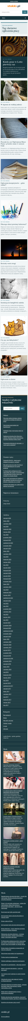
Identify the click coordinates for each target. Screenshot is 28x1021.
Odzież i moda (7, 723)
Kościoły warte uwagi (8, 263)
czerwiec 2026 (7, 524)
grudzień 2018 (7, 653)
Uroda (5, 726)
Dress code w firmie (6, 921)
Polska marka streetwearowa (9, 957)
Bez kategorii (7, 715)
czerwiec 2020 (7, 642)
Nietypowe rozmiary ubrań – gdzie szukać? (13, 841)
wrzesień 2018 (7, 661)
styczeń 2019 (7, 650)
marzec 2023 (7, 595)
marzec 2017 (7, 702)
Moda (5, 718)
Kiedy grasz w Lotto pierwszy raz (12, 63)
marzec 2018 (7, 678)
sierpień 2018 (7, 664)
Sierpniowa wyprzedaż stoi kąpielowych (11, 426)
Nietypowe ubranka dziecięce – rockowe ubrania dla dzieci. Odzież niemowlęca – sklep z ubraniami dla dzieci (12, 935)
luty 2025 (5, 565)
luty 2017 (5, 705)
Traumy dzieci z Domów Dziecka (12, 816)
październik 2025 (8, 543)
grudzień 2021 (7, 609)
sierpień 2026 (7, 518)
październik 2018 (8, 658)
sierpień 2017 (7, 689)
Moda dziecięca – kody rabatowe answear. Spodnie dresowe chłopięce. (13, 929)
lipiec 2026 (6, 521)
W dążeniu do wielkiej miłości (11, 104)
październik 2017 (8, 686)
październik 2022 (8, 598)
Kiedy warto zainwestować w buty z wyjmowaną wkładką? (11, 992)
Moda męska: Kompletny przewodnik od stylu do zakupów (12, 949)
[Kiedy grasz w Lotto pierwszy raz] (14, 46)
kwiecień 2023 (7, 592)
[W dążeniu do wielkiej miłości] (14, 91)
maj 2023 (5, 590)
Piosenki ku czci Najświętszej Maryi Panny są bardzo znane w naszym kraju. (13, 144)
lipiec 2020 (6, 639)
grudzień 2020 (7, 625)
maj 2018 (5, 672)
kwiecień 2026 (7, 529)
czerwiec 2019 (7, 647)
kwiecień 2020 (7, 645)
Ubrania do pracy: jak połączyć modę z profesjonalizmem (12, 980)
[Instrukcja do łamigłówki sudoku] (14, 289)
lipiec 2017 (6, 691)
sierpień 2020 (7, 636)
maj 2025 (5, 557)
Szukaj (25, 12)
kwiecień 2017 (7, 700)
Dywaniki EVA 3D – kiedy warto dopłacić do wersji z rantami (12, 461)
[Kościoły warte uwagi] (14, 249)
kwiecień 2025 (7, 559)
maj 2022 (5, 603)
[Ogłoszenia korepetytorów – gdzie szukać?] (14, 169)
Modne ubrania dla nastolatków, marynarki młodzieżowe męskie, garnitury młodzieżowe (14, 998)
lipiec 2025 (6, 551)
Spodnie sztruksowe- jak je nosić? (10, 1002)
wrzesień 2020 (7, 634)
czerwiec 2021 (7, 612)
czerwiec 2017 (7, 694)
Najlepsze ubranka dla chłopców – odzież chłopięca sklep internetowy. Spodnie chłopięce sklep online (13, 437)
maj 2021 (5, 614)
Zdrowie (5, 729)
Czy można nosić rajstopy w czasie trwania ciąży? (13, 974)
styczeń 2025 (7, 568)
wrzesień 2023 (7, 581)
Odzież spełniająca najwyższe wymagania (12, 961)
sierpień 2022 (7, 601)
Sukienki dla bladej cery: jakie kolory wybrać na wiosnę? (13, 485)
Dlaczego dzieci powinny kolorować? (14, 224)
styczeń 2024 (7, 576)
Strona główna (14, 1)
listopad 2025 (7, 540)
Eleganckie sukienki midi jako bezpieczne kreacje (11, 867)
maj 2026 (5, 526)
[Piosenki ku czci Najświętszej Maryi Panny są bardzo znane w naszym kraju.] (14, 128)
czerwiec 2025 (7, 554)
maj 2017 (5, 697)
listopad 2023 (7, 579)
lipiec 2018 (6, 667)
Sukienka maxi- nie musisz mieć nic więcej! (13, 431)
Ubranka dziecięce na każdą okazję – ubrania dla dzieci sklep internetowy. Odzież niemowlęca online (14, 986)
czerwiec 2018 (7, 669)
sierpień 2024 (7, 573)
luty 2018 (5, 680)
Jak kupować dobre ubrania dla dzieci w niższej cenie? (12, 916)
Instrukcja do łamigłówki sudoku (12, 302)
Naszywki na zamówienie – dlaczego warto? (13, 965)
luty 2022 (5, 606)
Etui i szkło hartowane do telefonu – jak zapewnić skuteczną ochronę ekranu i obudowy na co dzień (13, 480)
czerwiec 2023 (7, 587)
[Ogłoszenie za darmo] (14, 365)
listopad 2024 (7, 570)
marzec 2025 (7, 562)
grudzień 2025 (7, 537)
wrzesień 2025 (7, 546)
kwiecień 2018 (7, 675)
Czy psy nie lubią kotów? (9, 340)
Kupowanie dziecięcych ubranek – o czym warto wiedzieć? (13, 444)
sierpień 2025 (7, 548)
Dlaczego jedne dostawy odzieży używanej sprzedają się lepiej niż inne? (12, 419)
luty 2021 (5, 620)
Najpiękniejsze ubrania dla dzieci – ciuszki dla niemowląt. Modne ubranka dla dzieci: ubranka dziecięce (14, 898)
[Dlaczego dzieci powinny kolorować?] (14, 210)
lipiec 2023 (6, 584)
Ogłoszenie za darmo (8, 379)
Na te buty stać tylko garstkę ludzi (10, 912)
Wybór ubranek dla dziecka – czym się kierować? (12, 969)
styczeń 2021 (7, 623)
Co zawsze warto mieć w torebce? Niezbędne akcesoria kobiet (12, 791)
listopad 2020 (7, 628)
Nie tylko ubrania (7, 59)
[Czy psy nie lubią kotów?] (14, 326)
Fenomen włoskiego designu (11, 765)
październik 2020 (8, 631)
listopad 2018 (7, 656)
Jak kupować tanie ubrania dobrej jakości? (13, 925)
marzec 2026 (7, 532)
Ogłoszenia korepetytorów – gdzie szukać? (13, 184)
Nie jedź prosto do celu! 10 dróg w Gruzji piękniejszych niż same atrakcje (13, 466)
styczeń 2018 (7, 683)
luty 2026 (5, 535)
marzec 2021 (7, 617)
